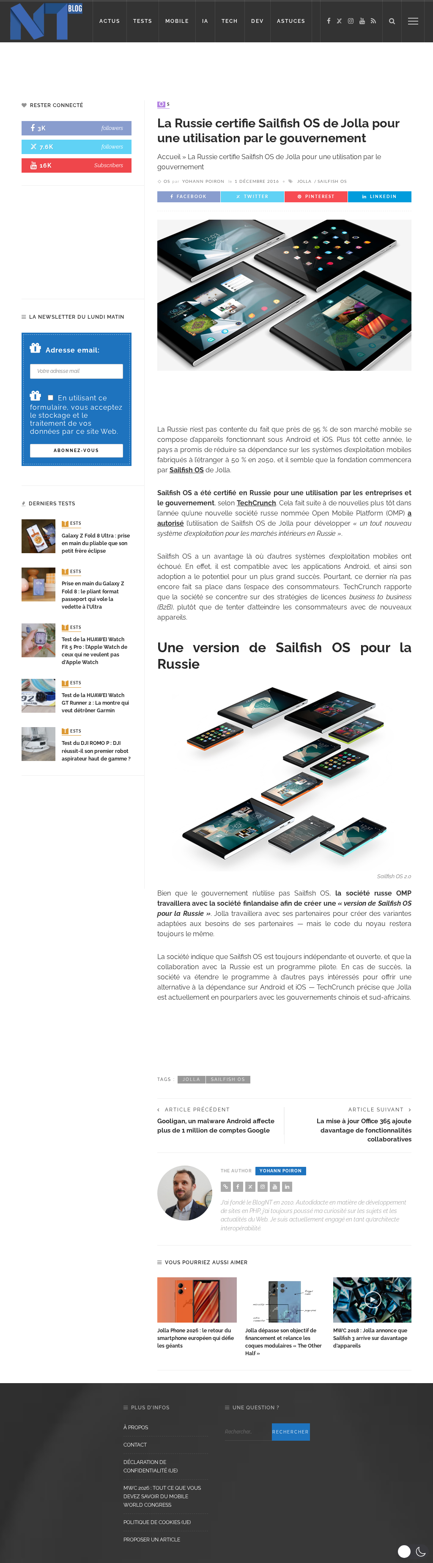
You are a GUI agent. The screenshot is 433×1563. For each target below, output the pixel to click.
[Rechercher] (392, 21)
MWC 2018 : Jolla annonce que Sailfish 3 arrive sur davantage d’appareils (370, 1338)
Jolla (304, 181)
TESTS (142, 21)
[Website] (226, 1187)
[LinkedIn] (287, 1187)
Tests (72, 524)
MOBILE (177, 21)
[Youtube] (362, 21)
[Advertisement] (216, 63)
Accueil (169, 157)
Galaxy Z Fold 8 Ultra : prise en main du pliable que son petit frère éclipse (96, 543)
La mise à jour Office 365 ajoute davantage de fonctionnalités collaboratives (364, 1130)
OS (164, 105)
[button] (413, 1551)
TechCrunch (256, 503)
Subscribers (108, 165)
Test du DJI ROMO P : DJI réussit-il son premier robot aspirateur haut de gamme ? (96, 750)
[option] (197, 1313)
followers (112, 128)
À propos (135, 1428)
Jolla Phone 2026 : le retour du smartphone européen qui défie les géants (195, 1338)
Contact (135, 1445)
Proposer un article (151, 1540)
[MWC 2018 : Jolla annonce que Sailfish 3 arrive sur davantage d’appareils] (373, 1300)
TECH (230, 21)
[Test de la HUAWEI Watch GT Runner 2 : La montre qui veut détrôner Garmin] (38, 696)
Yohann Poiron (203, 181)
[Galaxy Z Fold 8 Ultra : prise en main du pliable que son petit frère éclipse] (38, 536)
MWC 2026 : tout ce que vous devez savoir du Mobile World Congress (162, 1496)
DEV (257, 21)
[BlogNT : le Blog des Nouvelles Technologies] (46, 21)
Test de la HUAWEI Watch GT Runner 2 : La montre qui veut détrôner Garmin (95, 703)
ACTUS (109, 21)
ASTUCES (291, 21)
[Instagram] (350, 21)
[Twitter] (339, 21)
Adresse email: (73, 350)
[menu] (413, 21)
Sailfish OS (332, 181)
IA (205, 21)
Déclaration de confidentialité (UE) (150, 1466)
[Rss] (373, 21)
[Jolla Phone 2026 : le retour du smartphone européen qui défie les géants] (197, 1300)
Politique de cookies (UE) (157, 1522)
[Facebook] (329, 21)
